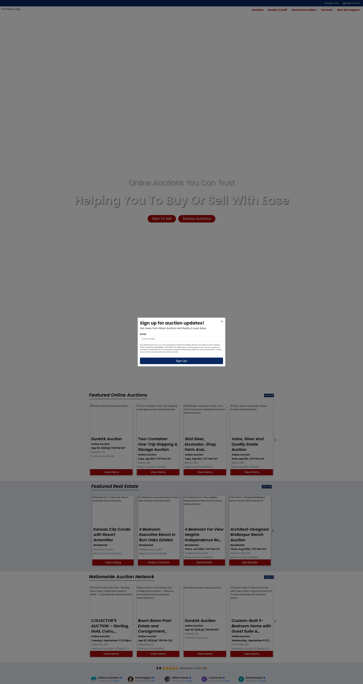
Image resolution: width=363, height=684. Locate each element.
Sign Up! (181, 361)
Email (143, 334)
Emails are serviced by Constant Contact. (162, 352)
